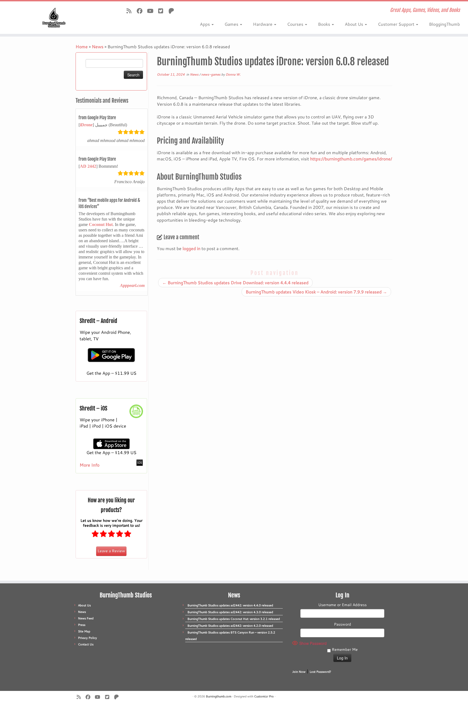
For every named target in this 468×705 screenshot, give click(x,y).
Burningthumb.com (218, 696)
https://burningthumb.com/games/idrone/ (351, 159)
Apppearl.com (132, 285)
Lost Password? (320, 672)
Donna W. (233, 74)
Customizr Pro (264, 696)
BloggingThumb (444, 24)
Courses (295, 24)
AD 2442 (88, 166)
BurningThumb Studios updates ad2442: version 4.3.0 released (230, 612)
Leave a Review (111, 551)
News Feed (85, 618)
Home (82, 46)
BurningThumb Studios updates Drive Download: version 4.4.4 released (235, 282)
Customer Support (396, 24)
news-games (211, 74)
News (97, 46)
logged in (191, 248)
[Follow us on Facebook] (141, 11)
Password (342, 624)
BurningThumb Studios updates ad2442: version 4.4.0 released (230, 605)
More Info (89, 465)
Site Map (84, 631)
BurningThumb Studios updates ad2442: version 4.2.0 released (230, 625)
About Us (354, 24)
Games (232, 24)
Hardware (263, 24)
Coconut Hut (101, 224)
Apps (205, 24)
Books (324, 24)
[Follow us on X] (162, 11)
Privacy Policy (87, 638)
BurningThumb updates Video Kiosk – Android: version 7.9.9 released (316, 292)
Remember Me (344, 649)
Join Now (299, 672)
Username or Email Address (342, 604)
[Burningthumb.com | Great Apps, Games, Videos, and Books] (54, 17)
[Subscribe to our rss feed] (130, 11)
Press (81, 625)
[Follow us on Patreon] (173, 11)
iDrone (86, 124)
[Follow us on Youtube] (152, 11)
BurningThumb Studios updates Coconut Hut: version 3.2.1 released (233, 619)
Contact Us (85, 644)
